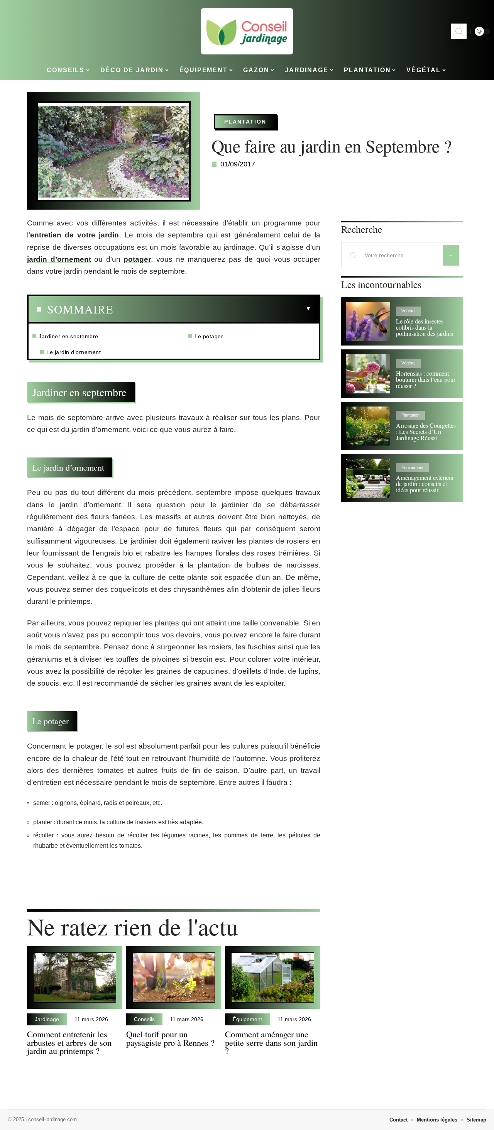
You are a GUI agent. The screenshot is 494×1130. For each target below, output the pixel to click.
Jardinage (47, 1019)
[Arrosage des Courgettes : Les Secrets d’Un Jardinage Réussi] (368, 426)
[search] (459, 31)
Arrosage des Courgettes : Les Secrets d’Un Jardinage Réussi (426, 431)
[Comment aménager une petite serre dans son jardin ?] (273, 978)
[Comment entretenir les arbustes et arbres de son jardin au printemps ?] (75, 978)
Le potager (210, 336)
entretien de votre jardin (74, 235)
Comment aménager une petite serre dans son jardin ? (271, 1042)
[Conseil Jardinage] (247, 31)
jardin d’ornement (59, 259)
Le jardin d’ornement (74, 352)
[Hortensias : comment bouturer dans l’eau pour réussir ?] (368, 373)
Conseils (144, 1019)
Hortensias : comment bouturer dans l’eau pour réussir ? (425, 379)
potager (137, 259)
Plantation (245, 122)
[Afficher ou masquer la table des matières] (212, 308)
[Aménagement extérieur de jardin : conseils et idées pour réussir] (368, 478)
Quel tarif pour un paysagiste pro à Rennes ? (170, 1038)
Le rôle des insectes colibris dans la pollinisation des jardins (424, 327)
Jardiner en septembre (69, 336)
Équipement (247, 1019)
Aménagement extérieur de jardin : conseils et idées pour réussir (425, 483)
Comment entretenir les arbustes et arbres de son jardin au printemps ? (69, 1042)
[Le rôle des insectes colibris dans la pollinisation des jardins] (368, 321)
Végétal (408, 310)
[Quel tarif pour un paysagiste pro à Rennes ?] (174, 978)
